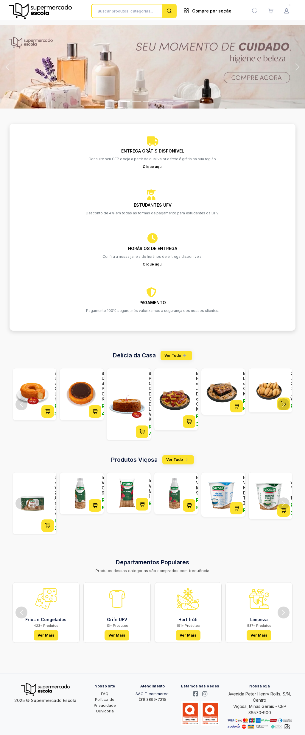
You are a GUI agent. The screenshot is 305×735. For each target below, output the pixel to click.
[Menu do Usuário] (286, 11)
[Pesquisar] (169, 11)
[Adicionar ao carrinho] (47, 410)
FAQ (104, 693)
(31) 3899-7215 (152, 698)
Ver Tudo (172, 355)
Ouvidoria (105, 710)
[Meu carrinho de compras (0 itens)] (270, 11)
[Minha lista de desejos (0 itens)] (254, 11)
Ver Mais (46, 634)
